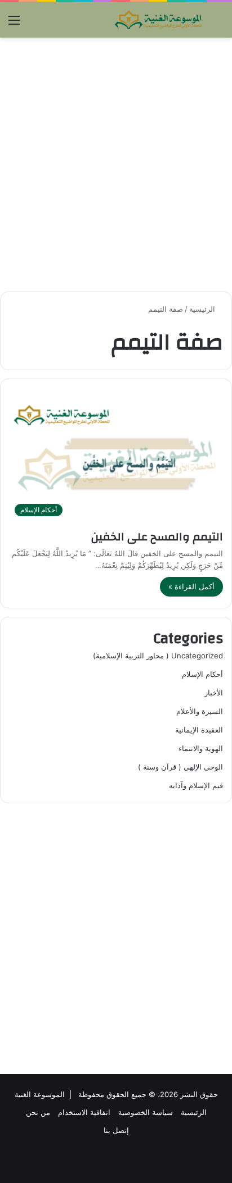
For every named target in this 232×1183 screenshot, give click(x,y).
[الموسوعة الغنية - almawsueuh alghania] (159, 20)
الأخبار (213, 692)
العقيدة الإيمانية (199, 729)
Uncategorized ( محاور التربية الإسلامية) (158, 655)
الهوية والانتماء (201, 748)
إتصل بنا (116, 1130)
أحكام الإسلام (202, 674)
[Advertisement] (116, 164)
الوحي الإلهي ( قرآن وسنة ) (180, 766)
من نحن (38, 1112)
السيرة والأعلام (199, 711)
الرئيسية (203, 308)
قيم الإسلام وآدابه (196, 785)
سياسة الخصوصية (145, 1112)
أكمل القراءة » (191, 586)
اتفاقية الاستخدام (84, 1112)
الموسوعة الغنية (40, 1094)
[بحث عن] (218, 24)
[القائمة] (14, 24)
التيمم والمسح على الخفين (157, 536)
